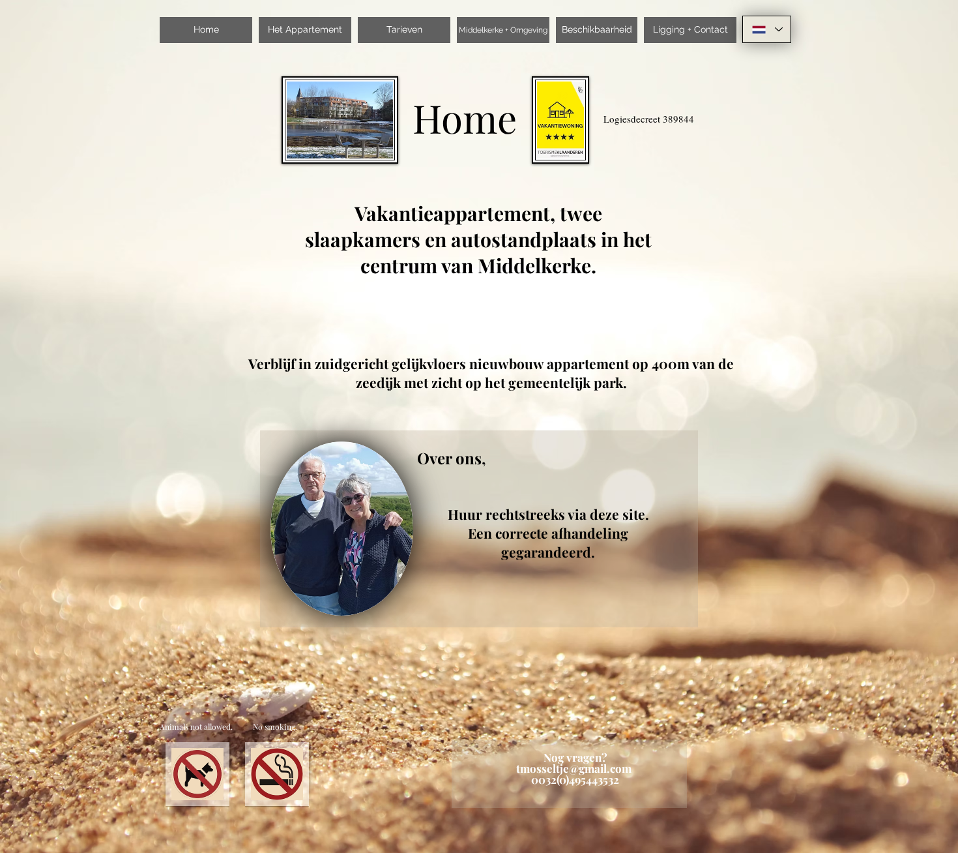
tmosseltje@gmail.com (573, 768)
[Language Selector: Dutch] (766, 29)
